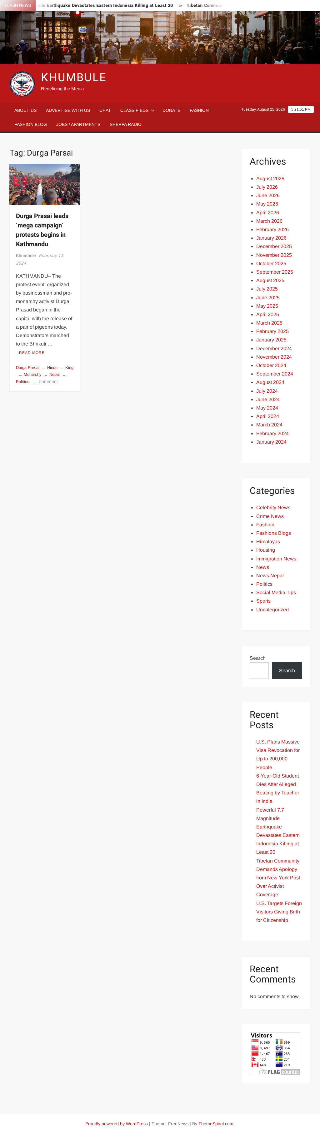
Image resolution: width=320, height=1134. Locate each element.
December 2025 (274, 246)
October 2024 (271, 365)
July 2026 (267, 187)
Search (258, 658)
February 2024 (272, 433)
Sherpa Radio (126, 124)
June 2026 (268, 195)
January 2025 (271, 339)
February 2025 (272, 331)
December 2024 (274, 348)
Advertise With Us (68, 110)
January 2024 (271, 442)
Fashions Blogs (273, 533)
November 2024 (274, 357)
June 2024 (268, 399)
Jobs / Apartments (78, 124)
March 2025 (269, 323)
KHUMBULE (74, 77)
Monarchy (33, 374)
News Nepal (270, 575)
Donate (171, 110)
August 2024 (270, 382)
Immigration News (276, 558)
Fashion (199, 110)
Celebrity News (273, 507)
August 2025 (270, 280)
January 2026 (271, 238)
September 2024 (274, 373)
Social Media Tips (276, 592)
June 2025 (268, 297)
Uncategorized (272, 609)
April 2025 (267, 314)
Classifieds (134, 110)
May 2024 (267, 407)
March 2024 (269, 424)
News (262, 567)
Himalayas (268, 541)
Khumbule (26, 255)
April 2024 (267, 416)
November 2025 (274, 255)
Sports (263, 601)
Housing (265, 550)
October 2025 (271, 263)
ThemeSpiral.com (215, 1123)
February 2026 (272, 229)
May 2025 (267, 306)
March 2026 (269, 221)
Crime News (270, 516)
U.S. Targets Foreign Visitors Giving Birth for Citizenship (279, 912)
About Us (25, 110)
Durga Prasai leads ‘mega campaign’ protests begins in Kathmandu (42, 230)
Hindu (52, 367)
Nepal (54, 374)
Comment (48, 381)
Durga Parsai (27, 367)
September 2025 (274, 272)
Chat (105, 110)
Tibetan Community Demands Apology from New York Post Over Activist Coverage (278, 878)
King (69, 367)
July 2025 (267, 288)
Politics (264, 584)
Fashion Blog (30, 124)
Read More (32, 353)
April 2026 (267, 212)
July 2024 (267, 391)
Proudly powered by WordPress (116, 1123)
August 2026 (270, 178)
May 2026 (267, 203)
